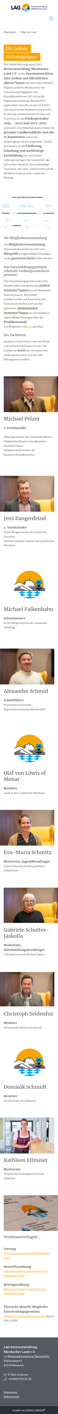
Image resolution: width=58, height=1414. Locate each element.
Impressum (10, 1392)
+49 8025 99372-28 (19, 1379)
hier (30, 326)
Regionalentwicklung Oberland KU (29, 1356)
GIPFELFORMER (35, 1410)
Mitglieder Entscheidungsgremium (25, 1316)
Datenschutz (11, 1396)
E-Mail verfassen (18, 1374)
